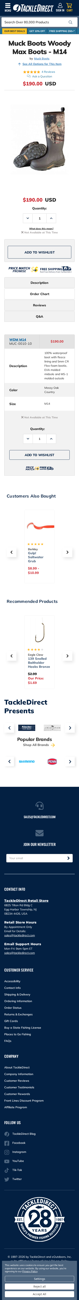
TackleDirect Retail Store (26, 901)
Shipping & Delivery (17, 994)
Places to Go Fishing (17, 1034)
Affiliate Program (15, 1107)
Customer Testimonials (19, 1087)
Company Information (18, 1074)
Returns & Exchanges (18, 1014)
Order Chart (39, 294)
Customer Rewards (17, 1094)
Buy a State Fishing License (22, 1027)
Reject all (39, 1286)
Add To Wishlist (40, 252)
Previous (9, 728)
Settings (39, 1279)
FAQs (7, 1041)
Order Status (12, 1008)
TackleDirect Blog (24, 1134)
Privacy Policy (29, 1271)
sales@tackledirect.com (19, 935)
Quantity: (39, 208)
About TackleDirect (17, 1067)
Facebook (18, 1143)
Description (39, 283)
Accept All (39, 1294)
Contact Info (12, 988)
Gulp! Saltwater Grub (36, 557)
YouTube (18, 1161)
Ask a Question (42, 76)
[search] (70, 22)
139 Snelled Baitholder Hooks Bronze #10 (39, 665)
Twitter (17, 1179)
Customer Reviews (16, 1080)
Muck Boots (41, 58)
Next (70, 728)
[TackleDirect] (33, 8)
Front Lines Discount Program (24, 1100)
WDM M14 (17, 340)
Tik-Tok (17, 1170)
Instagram (19, 1152)
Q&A (39, 316)
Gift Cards (11, 1021)
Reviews (39, 305)
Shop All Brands (36, 745)
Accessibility (12, 981)
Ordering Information (18, 1001)
